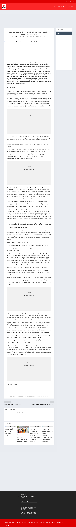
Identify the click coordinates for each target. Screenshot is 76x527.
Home (54, 6)
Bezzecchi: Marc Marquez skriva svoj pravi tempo (28, 504)
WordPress (22, 520)
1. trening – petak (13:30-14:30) (20, 522)
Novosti (65, 6)
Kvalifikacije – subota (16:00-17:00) (57, 522)
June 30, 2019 (26, 227)
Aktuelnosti (70, 6)
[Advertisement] (37, 17)
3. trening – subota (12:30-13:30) (44, 522)
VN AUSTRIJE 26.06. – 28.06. (9, 522)
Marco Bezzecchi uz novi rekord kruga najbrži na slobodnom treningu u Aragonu (28, 508)
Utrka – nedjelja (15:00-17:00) (9, 523)
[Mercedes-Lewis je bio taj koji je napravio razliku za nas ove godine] (47, 426)
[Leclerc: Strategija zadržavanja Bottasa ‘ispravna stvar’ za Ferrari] (35, 426)
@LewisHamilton (21, 223)
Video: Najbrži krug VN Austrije (10, 431)
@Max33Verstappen (31, 224)
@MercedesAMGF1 (29, 223)
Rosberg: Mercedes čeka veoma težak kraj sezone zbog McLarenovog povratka (29, 501)
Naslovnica (59, 6)
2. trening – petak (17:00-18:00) (32, 522)
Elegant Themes (11, 520)
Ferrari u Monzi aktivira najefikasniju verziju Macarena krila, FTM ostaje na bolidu (28, 513)
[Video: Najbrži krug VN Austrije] (10, 426)
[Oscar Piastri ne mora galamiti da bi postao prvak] (23, 429)
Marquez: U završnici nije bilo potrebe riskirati (28, 497)
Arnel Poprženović (21, 36)
